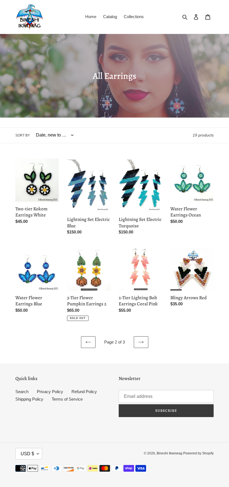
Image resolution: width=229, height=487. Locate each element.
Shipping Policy (29, 399)
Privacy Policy (50, 391)
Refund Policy (84, 391)
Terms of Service (67, 399)
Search (21, 391)
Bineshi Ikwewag (170, 453)
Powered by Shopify (198, 453)
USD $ (27, 453)
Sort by (22, 135)
